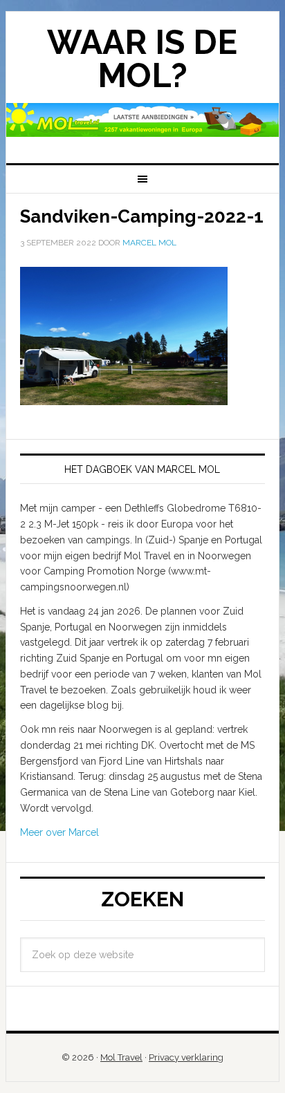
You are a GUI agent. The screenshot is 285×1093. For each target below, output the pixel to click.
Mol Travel (121, 1057)
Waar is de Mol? (142, 59)
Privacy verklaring (186, 1057)
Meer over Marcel (59, 832)
